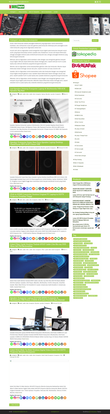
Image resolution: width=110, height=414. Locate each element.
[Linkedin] (43, 136)
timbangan (96, 280)
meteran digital (79, 265)
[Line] (58, 136)
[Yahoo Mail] (24, 136)
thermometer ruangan (81, 280)
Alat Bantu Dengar (81, 155)
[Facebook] (27, 136)
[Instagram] (14, 136)
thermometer (79, 278)
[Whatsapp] (11, 136)
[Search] (100, 2)
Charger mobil (88, 249)
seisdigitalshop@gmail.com (21, 1)
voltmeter (93, 295)
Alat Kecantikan (80, 119)
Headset (94, 258)
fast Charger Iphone (81, 258)
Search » (95, 40)
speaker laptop (79, 273)
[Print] (33, 136)
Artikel (56, 12)
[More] (65, 136)
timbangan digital (91, 282)
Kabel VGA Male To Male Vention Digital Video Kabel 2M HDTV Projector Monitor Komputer (38, 351)
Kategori (12, 12)
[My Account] (97, 2)
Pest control (93, 269)
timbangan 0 (78, 282)
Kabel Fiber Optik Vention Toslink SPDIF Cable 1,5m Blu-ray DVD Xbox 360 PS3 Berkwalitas (38, 245)
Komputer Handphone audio (83, 92)
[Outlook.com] (21, 136)
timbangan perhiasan (81, 293)
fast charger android (81, 256)
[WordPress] (61, 136)
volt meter (78, 297)
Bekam (93, 247)
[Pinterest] (46, 136)
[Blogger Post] (39, 136)
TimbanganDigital (80, 108)
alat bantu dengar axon (82, 241)
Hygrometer (78, 260)
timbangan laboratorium (82, 289)
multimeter (78, 267)
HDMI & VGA (79, 115)
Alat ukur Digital (80, 245)
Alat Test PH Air (80, 102)
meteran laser (93, 265)
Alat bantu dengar (80, 239)
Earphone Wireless (80, 254)
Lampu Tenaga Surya (81, 135)
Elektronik (78, 88)
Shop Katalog (23, 12)
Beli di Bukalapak (46, 12)
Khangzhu (89, 260)
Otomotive (79, 98)
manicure (77, 263)
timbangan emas (79, 284)
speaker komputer (56, 94)
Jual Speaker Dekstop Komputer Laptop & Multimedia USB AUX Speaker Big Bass (37, 90)
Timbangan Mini (79, 291)
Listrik (77, 139)
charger (77, 249)
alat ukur (88, 243)
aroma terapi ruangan (81, 247)
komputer (37, 147)
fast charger (94, 254)
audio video (26, 94)
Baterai (78, 112)
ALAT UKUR (79, 85)
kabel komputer (56, 249)
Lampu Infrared (80, 129)
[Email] (55, 136)
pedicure (88, 267)
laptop (43, 94)
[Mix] (49, 136)
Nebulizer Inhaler (80, 125)
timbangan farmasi (80, 287)
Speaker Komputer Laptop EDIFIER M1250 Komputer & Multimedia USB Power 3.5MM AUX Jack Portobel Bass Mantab (37, 299)
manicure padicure (90, 263)
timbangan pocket (80, 295)
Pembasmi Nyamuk (80, 269)
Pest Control (79, 122)
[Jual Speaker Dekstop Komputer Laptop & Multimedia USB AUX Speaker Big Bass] (39, 111)
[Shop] (95, 2)
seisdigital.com (55, 411)
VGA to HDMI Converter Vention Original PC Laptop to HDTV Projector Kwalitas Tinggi (37, 195)
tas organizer (92, 273)
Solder (77, 142)
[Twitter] (30, 136)
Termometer (79, 145)
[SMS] (36, 136)
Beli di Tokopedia (34, 12)
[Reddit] (52, 136)
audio (20, 94)
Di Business (93, 411)
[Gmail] (17, 136)
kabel (49, 249)
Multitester (79, 132)
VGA (43, 199)
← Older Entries (14, 405)
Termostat (79, 152)
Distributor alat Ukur (81, 252)
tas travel (78, 276)
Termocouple (79, 149)
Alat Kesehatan (80, 95)
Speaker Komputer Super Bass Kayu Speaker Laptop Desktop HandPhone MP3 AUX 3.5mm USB (36, 143)
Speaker (48, 94)
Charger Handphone (81, 105)
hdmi (39, 199)
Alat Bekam (78, 243)
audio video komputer (35, 94)
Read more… (28, 131)
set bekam (77, 271)
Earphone (95, 252)
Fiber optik (45, 249)
